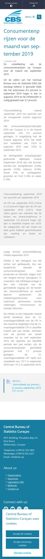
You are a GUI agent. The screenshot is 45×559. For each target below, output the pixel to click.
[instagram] (19, 509)
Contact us (13, 488)
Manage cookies (22, 552)
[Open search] (39, 17)
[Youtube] (12, 509)
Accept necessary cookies (22, 543)
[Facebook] (6, 509)
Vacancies (13, 478)
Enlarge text (34, 3)
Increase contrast (11, 3)
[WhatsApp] (26, 509)
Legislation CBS (16, 482)
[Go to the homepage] (13, 17)
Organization (14, 475)
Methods (12, 485)
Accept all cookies (22, 533)
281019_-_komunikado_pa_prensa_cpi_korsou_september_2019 (26, 385)
